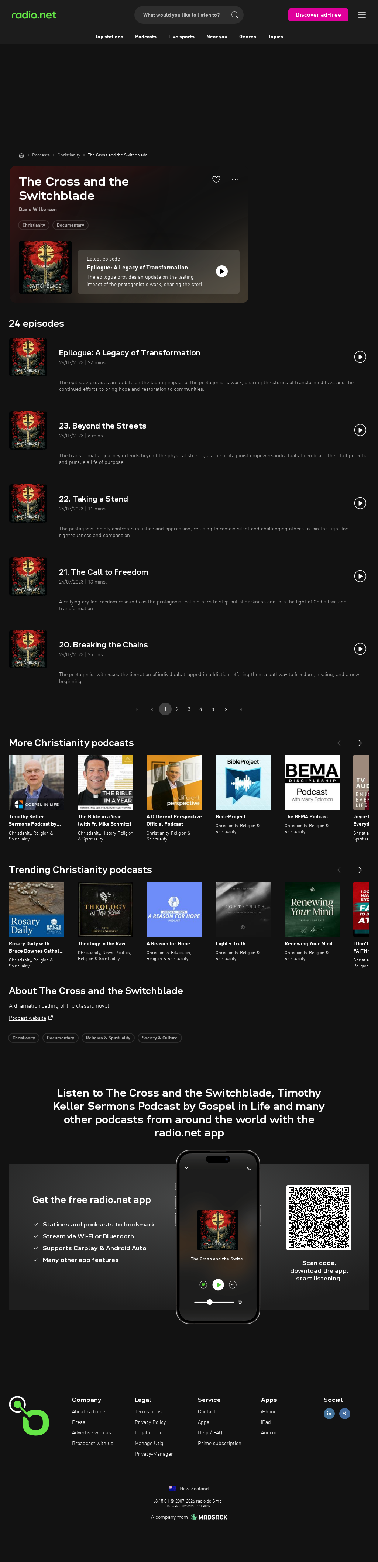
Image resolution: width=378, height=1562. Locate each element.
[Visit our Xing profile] (345, 1413)
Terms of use (149, 1411)
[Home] (21, 155)
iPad (266, 1422)
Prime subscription (219, 1443)
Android (270, 1432)
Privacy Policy (150, 1422)
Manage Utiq (149, 1443)
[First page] (137, 709)
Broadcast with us (92, 1443)
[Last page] (241, 709)
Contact (207, 1411)
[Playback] (222, 271)
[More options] (235, 179)
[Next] (360, 740)
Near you (216, 36)
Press (78, 1422)
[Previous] (339, 740)
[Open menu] (361, 14)
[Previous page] (152, 709)
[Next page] (226, 709)
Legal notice (148, 1432)
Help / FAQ (210, 1432)
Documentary (70, 225)
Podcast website (27, 1018)
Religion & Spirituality (108, 1038)
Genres (247, 36)
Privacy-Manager (154, 1454)
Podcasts (146, 36)
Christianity (34, 225)
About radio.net (89, 1411)
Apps (203, 1422)
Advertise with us (91, 1432)
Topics (275, 36)
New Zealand (193, 1489)
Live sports (181, 36)
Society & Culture (160, 1038)
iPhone (268, 1411)
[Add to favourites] (216, 179)
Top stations (109, 36)
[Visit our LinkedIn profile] (329, 1413)
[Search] (234, 14)
